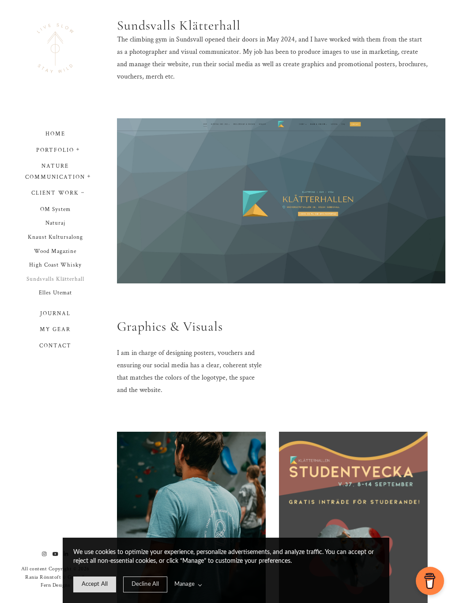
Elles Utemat (55, 293)
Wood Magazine (55, 251)
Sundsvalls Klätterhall (55, 279)
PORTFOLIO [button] (55, 150)
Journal (55, 313)
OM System (55, 209)
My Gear (55, 329)
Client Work (55, 193)
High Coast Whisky (55, 265)
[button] (78, 148)
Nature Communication (55, 171)
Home (55, 134)
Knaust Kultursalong (55, 237)
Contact (55, 346)
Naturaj (55, 223)
